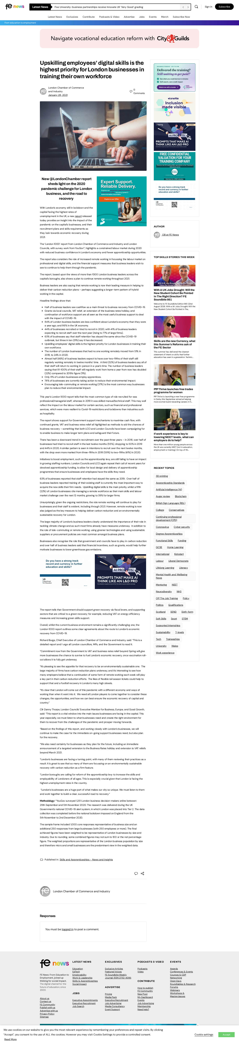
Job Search (78, 1006)
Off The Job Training (167, 598)
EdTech (76, 971)
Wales (174, 645)
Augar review (163, 496)
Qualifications (175, 605)
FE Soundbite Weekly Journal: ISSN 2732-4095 (118, 976)
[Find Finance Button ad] (174, 77)
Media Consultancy (115, 1006)
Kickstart (179, 554)
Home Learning (175, 547)
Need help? (143, 1009)
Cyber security (182, 526)
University (161, 645)
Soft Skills (161, 618)
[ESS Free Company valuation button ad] (174, 165)
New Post (142, 994)
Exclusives (72, 16)
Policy (186, 598)
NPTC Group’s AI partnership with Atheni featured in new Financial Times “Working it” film (105, 7)
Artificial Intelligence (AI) (169, 489)
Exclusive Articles (114, 968)
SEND (173, 611)
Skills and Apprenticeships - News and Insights (86, 859)
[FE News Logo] (14, 6)
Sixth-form (187, 611)
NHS (179, 591)
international (162, 554)
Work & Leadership (82, 977)
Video (141, 971)
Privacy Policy (47, 1013)
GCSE (159, 547)
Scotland (161, 611)
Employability (79, 974)
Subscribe (224, 6)
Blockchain (181, 496)
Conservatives (176, 510)
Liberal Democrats (178, 560)
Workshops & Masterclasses (177, 995)
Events (153, 16)
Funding (182, 540)
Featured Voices (113, 971)
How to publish (145, 987)
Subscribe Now (181, 16)
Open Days (175, 980)
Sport (174, 618)
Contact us (45, 1001)
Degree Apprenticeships (169, 533)
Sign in (208, 6)
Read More (10, 1039)
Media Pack (111, 997)
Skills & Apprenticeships (85, 980)
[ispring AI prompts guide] (120, 587)
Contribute (89, 16)
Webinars (175, 990)
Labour (160, 560)
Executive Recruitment (84, 1003)
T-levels (179, 632)
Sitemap (44, 1016)
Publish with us (47, 1007)
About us (44, 998)
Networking (176, 977)
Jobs (142, 16)
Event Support (112, 1009)
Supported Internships (168, 625)
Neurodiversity (164, 591)
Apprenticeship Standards (170, 482)
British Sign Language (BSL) (170, 503)
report (78, 216)
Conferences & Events (181, 971)
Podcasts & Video (109, 16)
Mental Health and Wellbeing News (171, 576)
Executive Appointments (85, 1000)
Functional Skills (164, 540)
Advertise (129, 16)
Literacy (183, 567)
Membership (144, 1006)
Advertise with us (49, 1010)
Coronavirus (162, 526)
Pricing (108, 994)
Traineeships (173, 639)
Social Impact (79, 984)
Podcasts (142, 968)
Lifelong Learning (165, 567)
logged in (67, 929)
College (160, 510)
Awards (174, 968)
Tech (158, 639)
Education (77, 968)
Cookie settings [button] (204, 1034)
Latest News (55, 16)
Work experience (165, 652)
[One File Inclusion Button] (174, 106)
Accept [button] (226, 1034)
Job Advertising (113, 1003)
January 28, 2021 (58, 95)
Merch (164, 16)
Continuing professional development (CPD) (168, 518)
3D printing (162, 476)
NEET (175, 584)
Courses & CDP (178, 974)
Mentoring (161, 584)
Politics (159, 605)
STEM (185, 618)
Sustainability (163, 632)
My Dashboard (145, 997)
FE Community (47, 1004)
